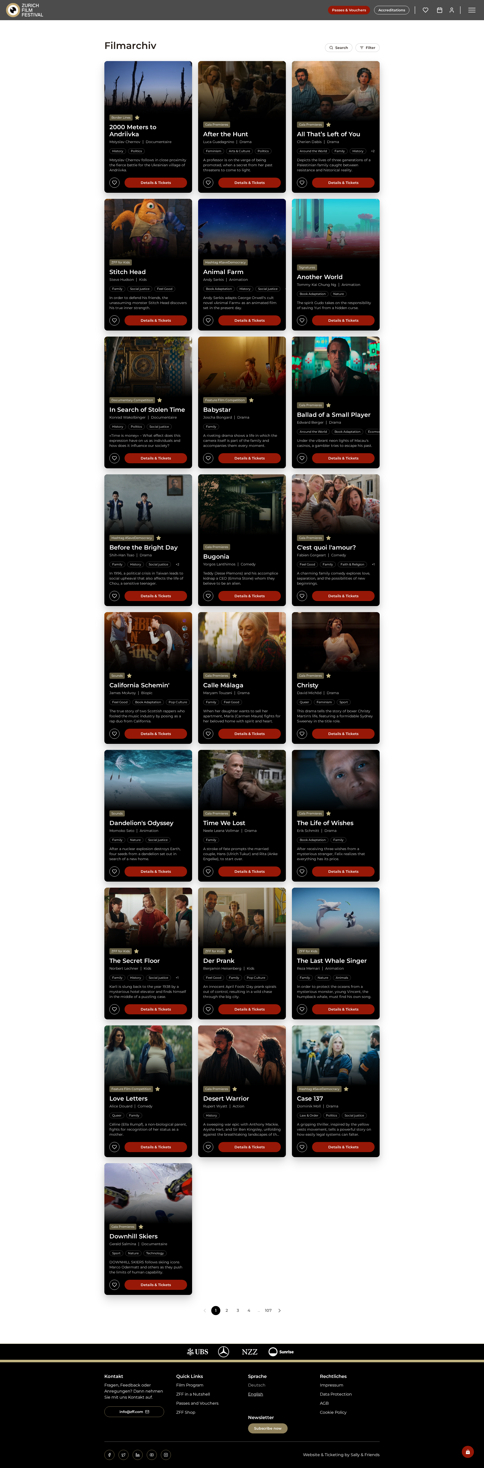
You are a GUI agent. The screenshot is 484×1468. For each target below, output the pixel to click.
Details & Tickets (156, 182)
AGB (324, 1403)
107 (268, 1310)
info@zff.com (131, 1411)
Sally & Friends (365, 1454)
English (255, 1394)
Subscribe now (268, 1428)
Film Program (189, 1385)
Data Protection (336, 1394)
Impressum (331, 1385)
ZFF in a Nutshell (193, 1394)
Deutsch (256, 1385)
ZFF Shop (185, 1412)
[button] (472, 10)
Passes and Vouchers (197, 1403)
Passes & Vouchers (349, 10)
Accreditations (391, 10)
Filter (370, 47)
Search (341, 47)
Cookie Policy (333, 1412)
